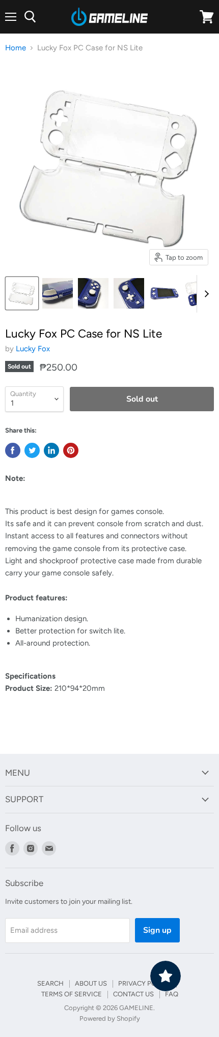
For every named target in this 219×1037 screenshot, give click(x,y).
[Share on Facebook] (12, 450)
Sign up (157, 930)
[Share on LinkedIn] (51, 450)
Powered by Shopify (109, 1018)
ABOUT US (91, 983)
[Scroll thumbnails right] (205, 294)
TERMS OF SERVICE (71, 994)
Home (15, 48)
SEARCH (50, 983)
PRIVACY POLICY (144, 983)
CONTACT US (133, 994)
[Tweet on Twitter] (32, 450)
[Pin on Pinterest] (70, 450)
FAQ (171, 994)
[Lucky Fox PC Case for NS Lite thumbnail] (22, 293)
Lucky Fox (33, 348)
